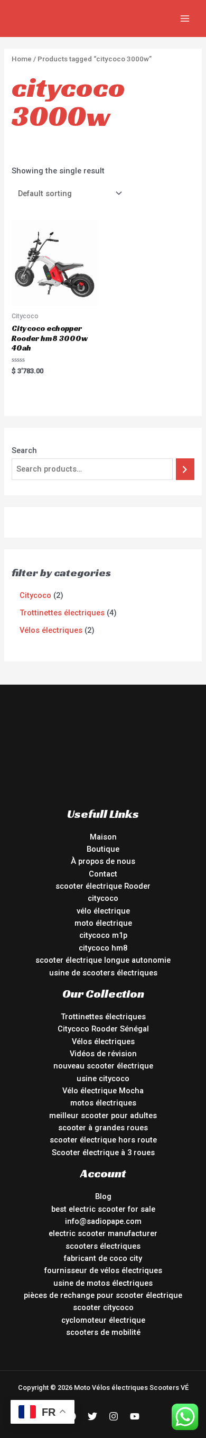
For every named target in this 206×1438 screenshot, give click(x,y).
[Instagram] (113, 1416)
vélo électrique (103, 911)
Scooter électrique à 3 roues (103, 1152)
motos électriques (103, 1103)
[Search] (185, 469)
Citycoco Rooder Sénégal (103, 1029)
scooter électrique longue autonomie (103, 960)
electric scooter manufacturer (103, 1233)
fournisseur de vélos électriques (103, 1270)
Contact (103, 874)
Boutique (103, 849)
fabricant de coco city (103, 1258)
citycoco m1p (103, 935)
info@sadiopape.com (103, 1221)
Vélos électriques (103, 1041)
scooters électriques (103, 1246)
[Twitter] (92, 1416)
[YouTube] (134, 1416)
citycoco (103, 898)
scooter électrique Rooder (103, 886)
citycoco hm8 (103, 948)
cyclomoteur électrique (103, 1320)
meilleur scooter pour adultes (103, 1115)
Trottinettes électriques (103, 1016)
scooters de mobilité (103, 1332)
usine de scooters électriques (103, 973)
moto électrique (103, 923)
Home (22, 59)
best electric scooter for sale (103, 1209)
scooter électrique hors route (103, 1140)
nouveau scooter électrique (103, 1066)
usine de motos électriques (103, 1283)
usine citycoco (103, 1078)
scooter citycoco (103, 1307)
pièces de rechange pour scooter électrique (103, 1295)
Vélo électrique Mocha (103, 1090)
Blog (103, 1196)
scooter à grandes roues (103, 1127)
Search (24, 450)
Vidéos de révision (103, 1053)
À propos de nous (103, 861)
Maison (103, 837)
